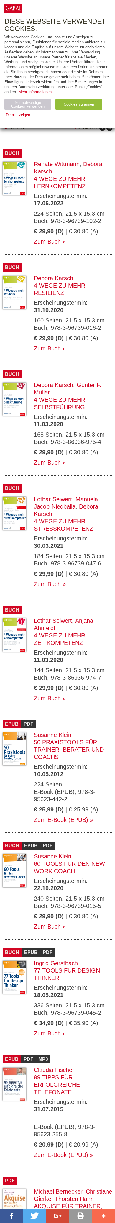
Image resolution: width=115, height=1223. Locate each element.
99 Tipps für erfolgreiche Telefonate (57, 1084)
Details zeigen (18, 115)
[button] (11, 1216)
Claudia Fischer (54, 1070)
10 (5, 128)
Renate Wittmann (57, 164)
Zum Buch (47, 241)
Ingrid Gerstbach (56, 963)
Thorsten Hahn (74, 1199)
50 (21, 128)
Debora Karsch (53, 278)
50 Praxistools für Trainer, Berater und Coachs (69, 749)
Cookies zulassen (79, 104)
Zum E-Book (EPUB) (61, 820)
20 (13, 128)
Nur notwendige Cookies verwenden (28, 104)
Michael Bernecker (58, 1191)
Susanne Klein (52, 735)
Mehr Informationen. (36, 92)
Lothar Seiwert (53, 499)
